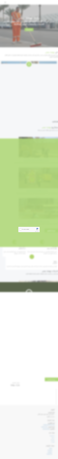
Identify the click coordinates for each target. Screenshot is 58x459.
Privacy (36, 231)
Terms (38, 231)
